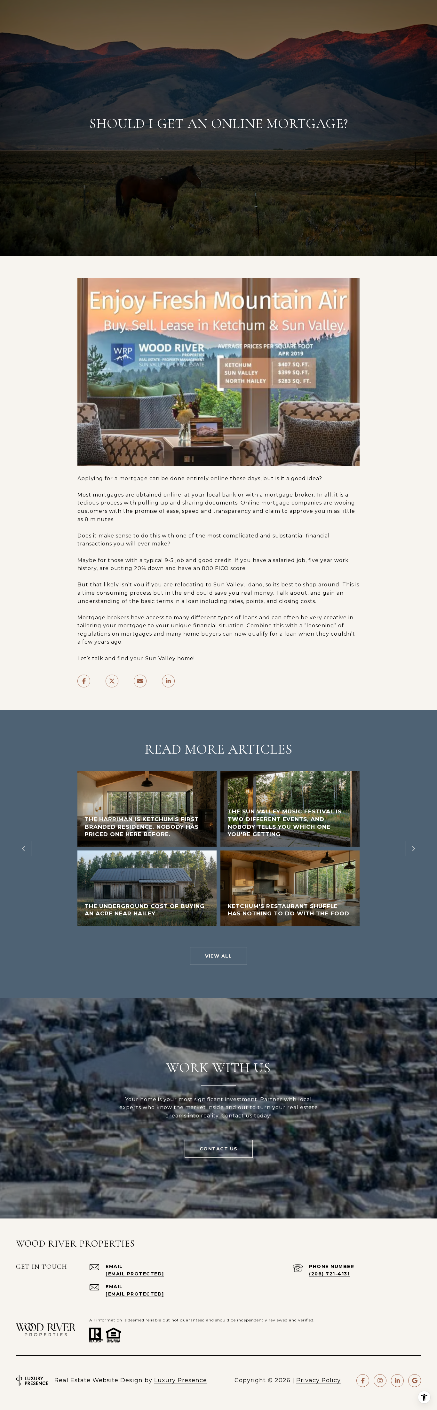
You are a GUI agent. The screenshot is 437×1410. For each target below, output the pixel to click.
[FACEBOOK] (362, 1380)
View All (218, 956)
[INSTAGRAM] (380, 1380)
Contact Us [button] (219, 1149)
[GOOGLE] (414, 1380)
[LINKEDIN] (397, 1380)
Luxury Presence (180, 1380)
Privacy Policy (318, 1380)
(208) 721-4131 (329, 1274)
